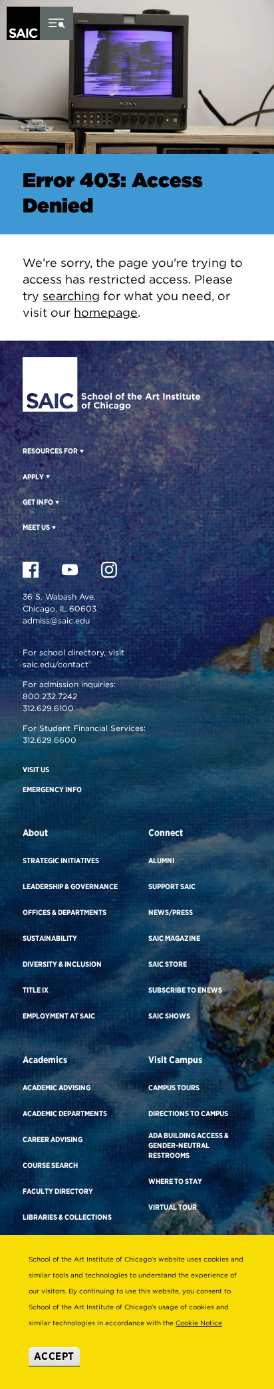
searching (71, 296)
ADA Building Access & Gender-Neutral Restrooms (188, 1145)
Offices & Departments (64, 912)
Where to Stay (175, 1181)
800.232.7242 (50, 696)
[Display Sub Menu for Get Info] (56, 502)
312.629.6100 (48, 708)
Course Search (50, 1165)
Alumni (161, 860)
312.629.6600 (49, 740)
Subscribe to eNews (185, 990)
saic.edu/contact (55, 664)
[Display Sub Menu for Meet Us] (53, 527)
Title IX (36, 990)
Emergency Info (52, 789)
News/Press (170, 912)
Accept (54, 1356)
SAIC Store (167, 964)
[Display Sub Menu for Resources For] (81, 451)
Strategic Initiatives (61, 860)
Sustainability (50, 938)
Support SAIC (172, 886)
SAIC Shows (169, 1016)
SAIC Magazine (174, 938)
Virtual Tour (172, 1207)
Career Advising (52, 1139)
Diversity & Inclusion (62, 964)
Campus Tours (174, 1087)
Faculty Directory (58, 1191)
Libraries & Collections (67, 1217)
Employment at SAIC (59, 1016)
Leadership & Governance (70, 886)
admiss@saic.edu (56, 620)
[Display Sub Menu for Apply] (47, 476)
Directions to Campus (188, 1113)
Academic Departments (65, 1113)
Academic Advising (56, 1087)
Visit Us (36, 769)
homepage (106, 312)
